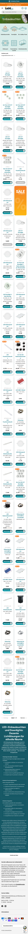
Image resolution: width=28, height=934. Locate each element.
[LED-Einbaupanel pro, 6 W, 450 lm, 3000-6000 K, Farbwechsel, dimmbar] (7, 316)
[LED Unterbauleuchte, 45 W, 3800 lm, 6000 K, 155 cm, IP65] (7, 443)
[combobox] (14, 12)
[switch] (25, 932)
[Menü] (2, 8)
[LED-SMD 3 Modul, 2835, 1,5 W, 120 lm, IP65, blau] (7, 571)
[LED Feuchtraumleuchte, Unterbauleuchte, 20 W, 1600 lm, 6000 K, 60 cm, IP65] (7, 346)
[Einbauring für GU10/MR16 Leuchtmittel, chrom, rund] (7, 541)
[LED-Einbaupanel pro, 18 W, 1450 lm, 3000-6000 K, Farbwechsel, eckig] (20, 316)
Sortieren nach (4, 53)
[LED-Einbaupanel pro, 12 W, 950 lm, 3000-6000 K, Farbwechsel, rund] (20, 443)
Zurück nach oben (14, 855)
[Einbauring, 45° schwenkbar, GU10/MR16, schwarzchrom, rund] (7, 633)
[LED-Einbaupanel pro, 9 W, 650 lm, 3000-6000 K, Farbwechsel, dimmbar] (7, 222)
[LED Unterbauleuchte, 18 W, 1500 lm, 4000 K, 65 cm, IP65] (7, 599)
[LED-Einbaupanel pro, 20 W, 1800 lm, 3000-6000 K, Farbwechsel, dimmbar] (20, 286)
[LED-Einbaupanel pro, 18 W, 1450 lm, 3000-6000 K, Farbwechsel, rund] (7, 381)
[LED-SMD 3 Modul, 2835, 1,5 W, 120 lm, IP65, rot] (20, 381)
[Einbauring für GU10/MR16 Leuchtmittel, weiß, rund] (20, 633)
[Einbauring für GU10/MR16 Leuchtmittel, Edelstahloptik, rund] (20, 505)
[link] (20, 200)
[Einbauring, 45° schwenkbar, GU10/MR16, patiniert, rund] (7, 693)
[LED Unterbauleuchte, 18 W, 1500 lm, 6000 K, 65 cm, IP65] (7, 474)
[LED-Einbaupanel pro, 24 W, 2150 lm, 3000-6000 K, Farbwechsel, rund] (7, 254)
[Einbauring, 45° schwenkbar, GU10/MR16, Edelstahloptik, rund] (20, 411)
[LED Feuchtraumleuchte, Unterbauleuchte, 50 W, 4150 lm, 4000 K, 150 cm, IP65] (7, 411)
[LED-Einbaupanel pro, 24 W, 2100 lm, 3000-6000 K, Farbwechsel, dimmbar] (7, 661)
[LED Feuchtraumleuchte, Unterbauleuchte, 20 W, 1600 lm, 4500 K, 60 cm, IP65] (20, 160)
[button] (25, 8)
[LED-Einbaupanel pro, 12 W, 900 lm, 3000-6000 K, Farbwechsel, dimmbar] (7, 192)
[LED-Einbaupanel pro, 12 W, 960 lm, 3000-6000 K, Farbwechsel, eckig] (20, 541)
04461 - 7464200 (5, 897)
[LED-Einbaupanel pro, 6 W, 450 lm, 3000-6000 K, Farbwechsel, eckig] (20, 571)
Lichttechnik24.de (8, 930)
